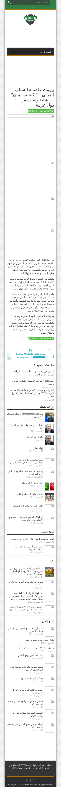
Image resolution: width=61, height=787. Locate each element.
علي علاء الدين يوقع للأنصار (30, 655)
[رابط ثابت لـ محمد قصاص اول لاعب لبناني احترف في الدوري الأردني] (49, 674)
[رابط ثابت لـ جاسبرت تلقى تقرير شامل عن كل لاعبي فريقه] (49, 697)
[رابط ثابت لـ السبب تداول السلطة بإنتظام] (49, 502)
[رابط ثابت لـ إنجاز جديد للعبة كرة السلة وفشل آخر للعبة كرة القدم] (49, 479)
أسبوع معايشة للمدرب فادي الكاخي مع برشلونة (31, 539)
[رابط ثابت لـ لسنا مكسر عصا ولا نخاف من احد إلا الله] (49, 433)
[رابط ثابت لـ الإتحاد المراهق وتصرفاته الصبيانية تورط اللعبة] (49, 513)
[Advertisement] (32, 36)
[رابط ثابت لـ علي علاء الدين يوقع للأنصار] (49, 663)
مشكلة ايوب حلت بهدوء (32, 678)
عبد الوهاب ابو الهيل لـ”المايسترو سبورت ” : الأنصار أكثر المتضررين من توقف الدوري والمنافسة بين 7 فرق (26, 596)
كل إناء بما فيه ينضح (34, 437)
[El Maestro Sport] (30, 22)
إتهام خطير (38, 448)
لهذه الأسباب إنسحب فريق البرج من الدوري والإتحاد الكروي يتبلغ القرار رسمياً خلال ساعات (26, 571)
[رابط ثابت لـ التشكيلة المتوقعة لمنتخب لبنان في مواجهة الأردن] (49, 720)
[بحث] (9, 2)
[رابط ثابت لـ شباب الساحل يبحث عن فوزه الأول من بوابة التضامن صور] (49, 589)
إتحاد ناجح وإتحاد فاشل (32, 483)
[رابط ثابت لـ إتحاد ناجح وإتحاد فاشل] (49, 490)
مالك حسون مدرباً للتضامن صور (39, 640)
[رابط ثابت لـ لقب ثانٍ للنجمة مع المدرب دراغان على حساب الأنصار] (49, 636)
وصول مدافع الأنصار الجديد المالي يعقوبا (36, 648)
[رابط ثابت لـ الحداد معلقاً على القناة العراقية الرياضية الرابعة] (49, 554)
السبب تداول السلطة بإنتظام (30, 494)
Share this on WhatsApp (42, 111)
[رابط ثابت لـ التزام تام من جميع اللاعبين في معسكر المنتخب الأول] (49, 732)
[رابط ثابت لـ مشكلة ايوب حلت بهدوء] (49, 686)
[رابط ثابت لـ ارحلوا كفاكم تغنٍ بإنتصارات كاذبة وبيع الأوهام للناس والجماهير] (49, 525)
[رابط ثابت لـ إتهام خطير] (49, 456)
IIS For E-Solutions (29, 785)
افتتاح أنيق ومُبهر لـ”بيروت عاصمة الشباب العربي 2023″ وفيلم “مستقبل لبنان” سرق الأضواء (32, 393)
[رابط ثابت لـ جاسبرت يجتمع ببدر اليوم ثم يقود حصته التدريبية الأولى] (49, 709)
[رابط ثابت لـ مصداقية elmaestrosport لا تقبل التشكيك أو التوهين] (49, 421)
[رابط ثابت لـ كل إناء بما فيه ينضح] (49, 444)
